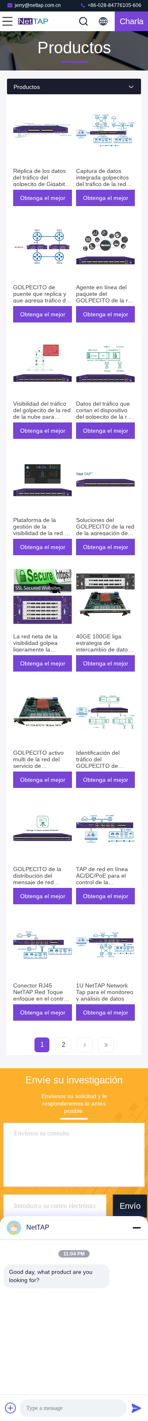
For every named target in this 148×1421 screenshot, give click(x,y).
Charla (131, 21)
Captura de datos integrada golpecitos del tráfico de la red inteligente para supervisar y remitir (102, 184)
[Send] (136, 1408)
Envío (130, 1205)
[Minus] (136, 1228)
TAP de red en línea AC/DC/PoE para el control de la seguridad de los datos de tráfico (102, 882)
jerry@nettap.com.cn (38, 5)
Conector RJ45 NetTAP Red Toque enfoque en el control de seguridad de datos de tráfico (42, 998)
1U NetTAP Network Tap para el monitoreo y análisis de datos (104, 992)
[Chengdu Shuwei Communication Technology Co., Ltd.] (34, 21)
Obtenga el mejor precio (42, 200)
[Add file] (10, 1408)
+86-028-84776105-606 (113, 5)
